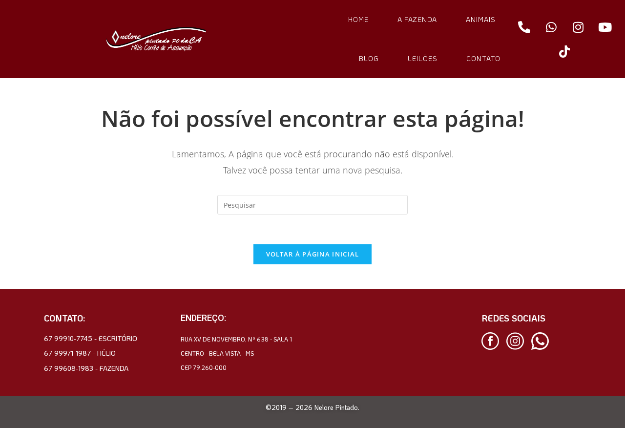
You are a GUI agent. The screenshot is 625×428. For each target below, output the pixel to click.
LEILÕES (423, 58)
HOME (358, 19)
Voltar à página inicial (312, 254)
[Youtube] (605, 27)
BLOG (369, 58)
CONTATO (483, 58)
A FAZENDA (417, 19)
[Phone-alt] (524, 27)
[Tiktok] (564, 51)
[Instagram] (578, 27)
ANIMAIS (481, 19)
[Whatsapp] (551, 27)
